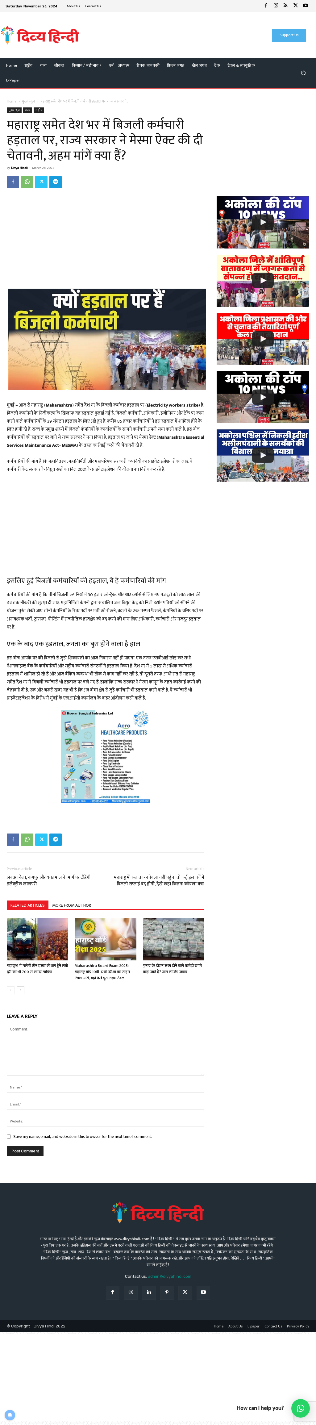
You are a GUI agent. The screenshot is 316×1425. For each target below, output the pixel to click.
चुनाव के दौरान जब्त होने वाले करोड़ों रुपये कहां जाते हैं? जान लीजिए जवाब (172, 968)
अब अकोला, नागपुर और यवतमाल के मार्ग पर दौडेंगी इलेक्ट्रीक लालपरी (49, 880)
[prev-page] (11, 990)
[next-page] (20, 990)
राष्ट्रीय (38, 109)
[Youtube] (305, 6)
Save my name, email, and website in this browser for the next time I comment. (82, 1136)
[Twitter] (296, 6)
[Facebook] (266, 6)
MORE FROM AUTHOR (71, 905)
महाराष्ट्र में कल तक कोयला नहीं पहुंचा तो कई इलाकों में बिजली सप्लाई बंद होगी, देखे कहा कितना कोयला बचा (159, 880)
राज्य (27, 109)
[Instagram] (276, 6)
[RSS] (286, 6)
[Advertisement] (154, 35)
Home (11, 101)
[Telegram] (55, 182)
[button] (303, 73)
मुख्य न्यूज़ (28, 101)
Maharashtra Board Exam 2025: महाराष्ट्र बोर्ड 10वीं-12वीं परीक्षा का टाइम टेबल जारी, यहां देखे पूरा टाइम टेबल (102, 971)
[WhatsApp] (27, 182)
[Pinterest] (167, 1293)
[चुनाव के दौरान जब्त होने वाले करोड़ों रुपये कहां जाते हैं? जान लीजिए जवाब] (173, 939)
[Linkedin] (149, 1293)
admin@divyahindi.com (169, 1276)
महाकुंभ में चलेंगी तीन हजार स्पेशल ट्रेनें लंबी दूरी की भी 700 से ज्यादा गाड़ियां (37, 968)
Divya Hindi (19, 168)
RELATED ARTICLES (27, 905)
